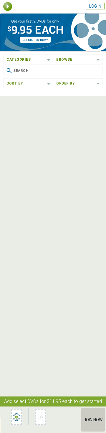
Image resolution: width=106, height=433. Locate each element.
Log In (95, 6)
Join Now (93, 419)
